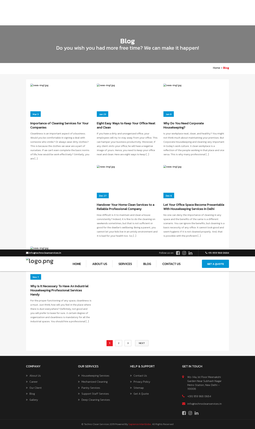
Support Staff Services (95, 394)
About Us (35, 376)
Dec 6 (169, 196)
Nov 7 (36, 277)
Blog (32, 394)
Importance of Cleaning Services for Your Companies (59, 125)
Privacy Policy (142, 382)
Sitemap (139, 388)
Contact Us (140, 376)
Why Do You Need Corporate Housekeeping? (183, 125)
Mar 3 (36, 114)
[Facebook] (178, 253)
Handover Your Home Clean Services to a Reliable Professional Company (125, 206)
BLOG (147, 263)
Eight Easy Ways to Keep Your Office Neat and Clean (126, 125)
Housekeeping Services (95, 376)
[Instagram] (184, 253)
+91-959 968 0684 (218, 253)
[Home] (39, 259)
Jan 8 (169, 114)
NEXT (142, 343)
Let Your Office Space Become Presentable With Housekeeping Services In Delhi (193, 206)
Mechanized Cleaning (95, 382)
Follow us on (166, 253)
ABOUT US (99, 263)
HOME (77, 263)
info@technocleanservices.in (44, 253)
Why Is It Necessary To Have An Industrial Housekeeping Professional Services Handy (59, 290)
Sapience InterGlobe (140, 424)
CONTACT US (171, 263)
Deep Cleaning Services (96, 400)
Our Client (35, 388)
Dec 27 (103, 196)
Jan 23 (102, 114)
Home (216, 68)
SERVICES (125, 263)
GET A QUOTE (215, 264)
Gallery (33, 400)
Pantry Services (91, 388)
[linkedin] (190, 253)
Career (33, 382)
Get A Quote (141, 394)
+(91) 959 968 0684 (199, 396)
